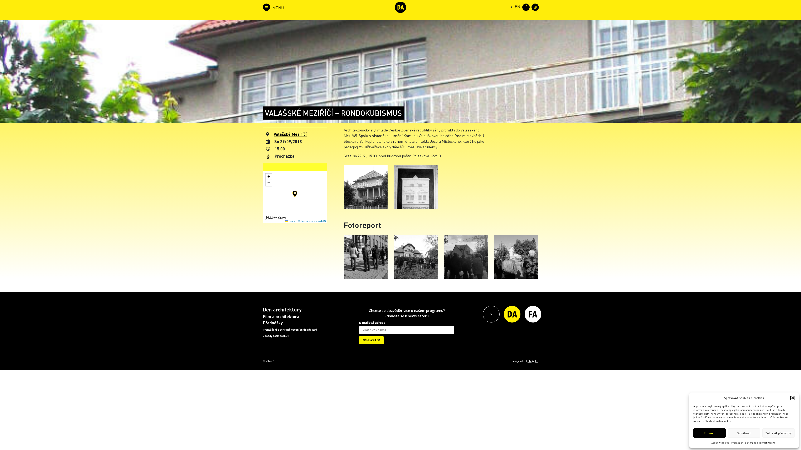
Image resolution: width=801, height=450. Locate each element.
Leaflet (292, 221)
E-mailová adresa (372, 323)
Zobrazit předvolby (778, 433)
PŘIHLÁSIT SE (371, 340)
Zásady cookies (720, 442)
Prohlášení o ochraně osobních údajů (753, 442)
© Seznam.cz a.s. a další (312, 221)
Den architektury (282, 309)
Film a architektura (281, 316)
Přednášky (273, 322)
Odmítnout (744, 433)
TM (529, 361)
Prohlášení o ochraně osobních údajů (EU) (290, 329)
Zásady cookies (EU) (276, 336)
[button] (793, 398)
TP (536, 361)
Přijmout (710, 433)
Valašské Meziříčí (290, 134)
